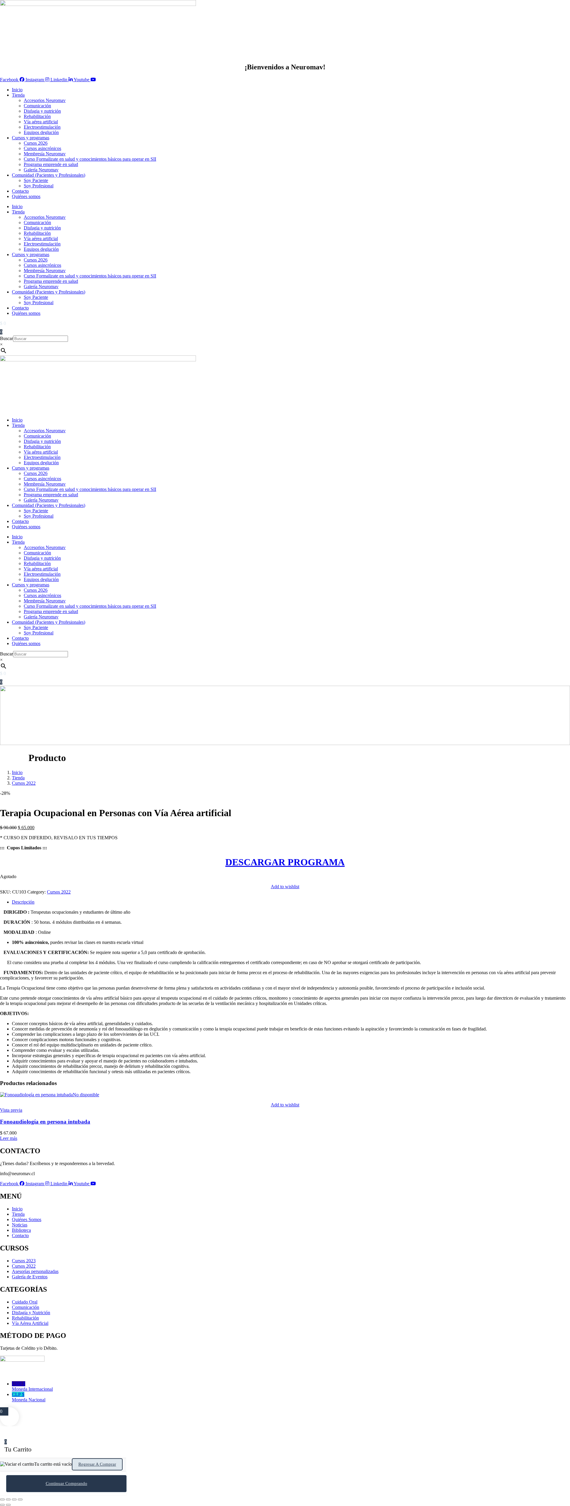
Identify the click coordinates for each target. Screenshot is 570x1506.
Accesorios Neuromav (45, 100)
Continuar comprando (66, 1483)
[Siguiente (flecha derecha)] (8, 1505)
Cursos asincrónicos (42, 148)
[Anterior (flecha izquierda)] (2, 1505)
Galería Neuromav (41, 169)
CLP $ (28, 1397)
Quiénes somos (26, 196)
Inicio (17, 89)
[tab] (291, 902)
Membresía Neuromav (45, 153)
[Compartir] (14, 1499)
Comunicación (37, 105)
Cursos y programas (30, 137)
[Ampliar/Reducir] (2, 1499)
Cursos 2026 (36, 143)
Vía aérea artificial (41, 121)
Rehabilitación (37, 116)
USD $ (32, 1386)
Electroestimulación (42, 127)
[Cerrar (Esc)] (20, 1499)
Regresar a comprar (97, 1464)
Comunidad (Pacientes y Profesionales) (48, 175)
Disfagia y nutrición (42, 111)
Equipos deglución (41, 132)
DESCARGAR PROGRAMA (285, 862)
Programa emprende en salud (51, 164)
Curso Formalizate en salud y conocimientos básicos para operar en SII (90, 159)
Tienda (18, 95)
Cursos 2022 (24, 783)
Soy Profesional (38, 185)
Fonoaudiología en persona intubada (45, 1122)
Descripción (23, 901)
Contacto (20, 191)
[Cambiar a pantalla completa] (8, 1499)
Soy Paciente (36, 180)
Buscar (6, 338)
